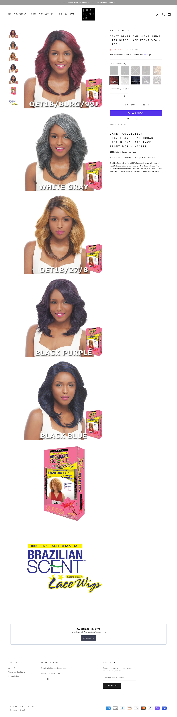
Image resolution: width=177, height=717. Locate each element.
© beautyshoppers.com (22, 707)
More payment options (135, 119)
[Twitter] (121, 124)
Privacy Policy (13, 676)
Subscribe (112, 686)
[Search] (163, 14)
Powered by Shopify (18, 710)
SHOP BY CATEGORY (16, 14)
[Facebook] (118, 124)
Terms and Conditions (16, 672)
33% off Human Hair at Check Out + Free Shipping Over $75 (88, 2)
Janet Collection (119, 30)
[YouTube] (47, 679)
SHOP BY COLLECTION (42, 14)
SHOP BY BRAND (67, 14)
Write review (88, 638)
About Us (11, 668)
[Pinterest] (125, 124)
